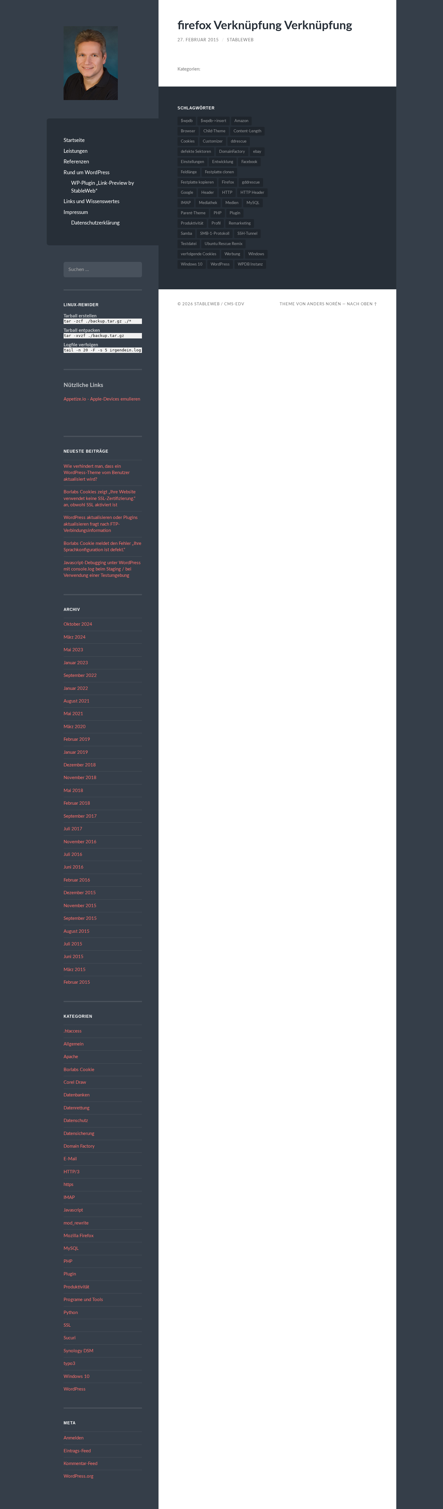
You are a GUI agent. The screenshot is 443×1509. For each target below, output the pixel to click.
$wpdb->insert (213, 121)
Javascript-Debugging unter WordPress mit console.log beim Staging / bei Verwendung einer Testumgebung (102, 569)
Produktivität (76, 1287)
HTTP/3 (72, 1172)
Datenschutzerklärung (95, 222)
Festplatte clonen (219, 172)
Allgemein (73, 1044)
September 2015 (80, 918)
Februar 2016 (77, 880)
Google (187, 193)
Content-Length (247, 131)
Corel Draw (75, 1082)
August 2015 (77, 931)
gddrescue (251, 182)
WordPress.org (78, 1476)
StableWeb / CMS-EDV (219, 304)
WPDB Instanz (250, 264)
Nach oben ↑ (362, 304)
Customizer (213, 141)
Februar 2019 (77, 739)
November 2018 (80, 777)
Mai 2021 (73, 714)
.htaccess (73, 1031)
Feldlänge (189, 172)
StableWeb (240, 40)
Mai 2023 (73, 650)
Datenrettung (77, 1108)
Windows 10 (77, 1376)
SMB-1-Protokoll (214, 234)
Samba (186, 234)
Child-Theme (214, 131)
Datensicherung (79, 1133)
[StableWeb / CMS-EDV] (91, 63)
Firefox (228, 182)
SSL (67, 1325)
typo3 (69, 1363)
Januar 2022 (76, 688)
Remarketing (240, 223)
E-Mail (70, 1159)
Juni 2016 (73, 867)
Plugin (70, 1274)
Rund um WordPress (86, 172)
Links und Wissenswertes (91, 201)
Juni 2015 (73, 956)
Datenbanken (77, 1095)
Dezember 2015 (80, 893)
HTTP (227, 193)
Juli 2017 (73, 829)
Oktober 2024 (78, 624)
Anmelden (73, 1438)
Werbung (232, 254)
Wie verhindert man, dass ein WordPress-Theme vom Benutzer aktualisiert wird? (97, 473)
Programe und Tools (83, 1299)
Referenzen (76, 161)
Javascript (73, 1210)
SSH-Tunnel (247, 234)
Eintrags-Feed (77, 1451)
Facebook (249, 162)
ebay (257, 152)
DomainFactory (232, 152)
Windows (256, 254)
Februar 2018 (77, 803)
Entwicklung (222, 162)
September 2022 (80, 675)
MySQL (71, 1248)
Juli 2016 (73, 854)
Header (207, 193)
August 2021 (77, 701)
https (69, 1184)
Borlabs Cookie (79, 1069)
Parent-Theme (193, 213)
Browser (188, 131)
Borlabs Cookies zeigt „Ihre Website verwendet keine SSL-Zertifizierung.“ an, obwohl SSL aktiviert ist (100, 498)
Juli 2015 (73, 944)
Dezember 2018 (80, 765)
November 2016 (80, 842)
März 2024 (75, 637)
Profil (216, 223)
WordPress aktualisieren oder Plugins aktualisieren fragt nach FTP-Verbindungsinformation (101, 524)
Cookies (188, 141)
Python (71, 1312)
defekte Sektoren (196, 152)
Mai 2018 (73, 790)
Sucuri (70, 1338)
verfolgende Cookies (198, 254)
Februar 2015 (77, 982)
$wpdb (187, 121)
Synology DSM (78, 1351)
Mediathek (208, 203)
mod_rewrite (76, 1223)
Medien (231, 203)
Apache (71, 1057)
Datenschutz (76, 1120)
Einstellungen (192, 162)
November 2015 (80, 906)
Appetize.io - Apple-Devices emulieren (102, 399)
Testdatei (188, 244)
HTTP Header (252, 193)
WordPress (75, 1389)
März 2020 (75, 727)
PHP (68, 1261)
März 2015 (75, 969)
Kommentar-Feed (80, 1463)
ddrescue (239, 141)
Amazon (241, 121)
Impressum (76, 212)
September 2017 (80, 816)
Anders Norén (324, 304)
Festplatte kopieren (197, 182)
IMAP (69, 1197)
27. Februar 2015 (198, 40)
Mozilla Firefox (78, 1236)
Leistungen (75, 151)
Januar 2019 (76, 752)
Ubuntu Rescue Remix (223, 244)
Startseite (74, 140)
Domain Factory (79, 1146)
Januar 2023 (76, 663)
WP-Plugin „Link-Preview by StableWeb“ (102, 187)
